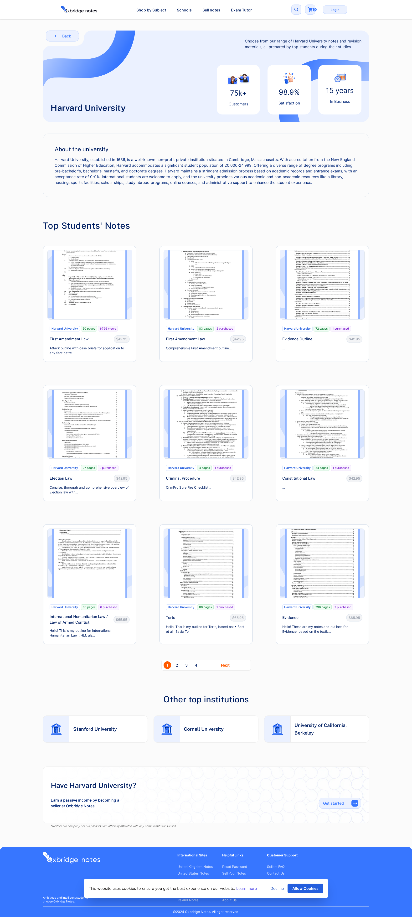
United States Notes (193, 873)
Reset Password (234, 867)
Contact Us (275, 873)
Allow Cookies (305, 888)
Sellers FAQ (276, 867)
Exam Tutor (241, 10)
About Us (229, 900)
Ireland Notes (187, 900)
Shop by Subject (151, 10)
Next (225, 665)
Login (335, 10)
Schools (184, 10)
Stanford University (95, 729)
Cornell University (204, 729)
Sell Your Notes (234, 873)
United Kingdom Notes (195, 867)
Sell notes (211, 10)
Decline (277, 888)
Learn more (246, 888)
